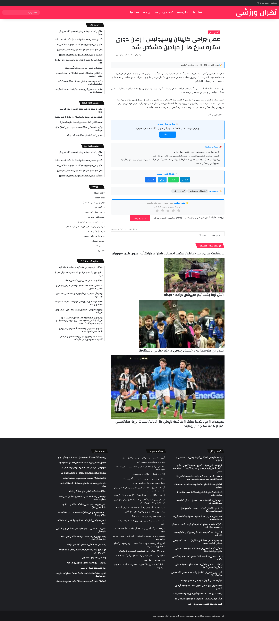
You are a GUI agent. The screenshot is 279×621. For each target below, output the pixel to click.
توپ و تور (147, 12)
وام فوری (101, 250)
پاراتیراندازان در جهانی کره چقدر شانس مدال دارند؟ (196, 152)
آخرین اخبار (214, 32)
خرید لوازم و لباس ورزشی (94, 236)
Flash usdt (100, 198)
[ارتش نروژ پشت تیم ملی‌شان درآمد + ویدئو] (194, 275)
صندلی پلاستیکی (98, 241)
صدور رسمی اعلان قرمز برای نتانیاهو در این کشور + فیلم (140, 555)
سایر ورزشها (182, 12)
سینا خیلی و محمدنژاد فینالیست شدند (149, 483)
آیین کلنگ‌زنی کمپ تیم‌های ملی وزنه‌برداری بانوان (143, 457)
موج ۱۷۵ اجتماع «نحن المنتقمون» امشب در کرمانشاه (142, 551)
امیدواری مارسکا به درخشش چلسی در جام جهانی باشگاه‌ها (182, 350)
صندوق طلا (100, 245)
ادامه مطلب (167, 134)
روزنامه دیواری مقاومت (154, 560)
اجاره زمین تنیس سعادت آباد (93, 202)
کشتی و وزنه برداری (164, 12)
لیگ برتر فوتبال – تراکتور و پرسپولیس (149, 474)
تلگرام (185, 179)
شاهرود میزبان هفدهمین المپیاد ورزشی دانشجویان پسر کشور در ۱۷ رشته (186, 155)
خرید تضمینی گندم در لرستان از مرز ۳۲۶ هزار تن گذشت (140, 507)
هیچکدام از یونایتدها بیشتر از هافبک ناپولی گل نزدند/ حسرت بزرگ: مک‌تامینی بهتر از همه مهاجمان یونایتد (170, 423)
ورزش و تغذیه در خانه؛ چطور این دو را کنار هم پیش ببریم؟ (168, 127)
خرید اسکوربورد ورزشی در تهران (91, 222)
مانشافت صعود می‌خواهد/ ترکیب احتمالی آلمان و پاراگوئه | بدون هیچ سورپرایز (168, 253)
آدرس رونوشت (140, 218)
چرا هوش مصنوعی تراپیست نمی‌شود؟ (148, 516)
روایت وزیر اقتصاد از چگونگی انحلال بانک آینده (145, 512)
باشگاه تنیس (99, 207)
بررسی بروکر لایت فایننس (94, 212)
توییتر (162, 179)
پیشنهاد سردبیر (156, 451)
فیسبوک (150, 179)
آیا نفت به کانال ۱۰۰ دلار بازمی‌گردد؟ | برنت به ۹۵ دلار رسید (139, 495)
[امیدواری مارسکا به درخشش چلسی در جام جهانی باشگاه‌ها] (182, 324)
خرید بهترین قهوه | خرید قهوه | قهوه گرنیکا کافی (85, 226)
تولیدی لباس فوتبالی (96, 217)
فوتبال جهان (134, 12)
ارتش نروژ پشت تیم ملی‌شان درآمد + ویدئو (194, 295)
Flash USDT (99, 193)
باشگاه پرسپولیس (205, 217)
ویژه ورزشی (190, 217)
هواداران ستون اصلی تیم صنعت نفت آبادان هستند (144, 478)
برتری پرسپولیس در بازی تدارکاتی (150, 462)
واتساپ (173, 179)
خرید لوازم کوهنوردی (96, 231)
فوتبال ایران (197, 12)
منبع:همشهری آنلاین (216, 114)
